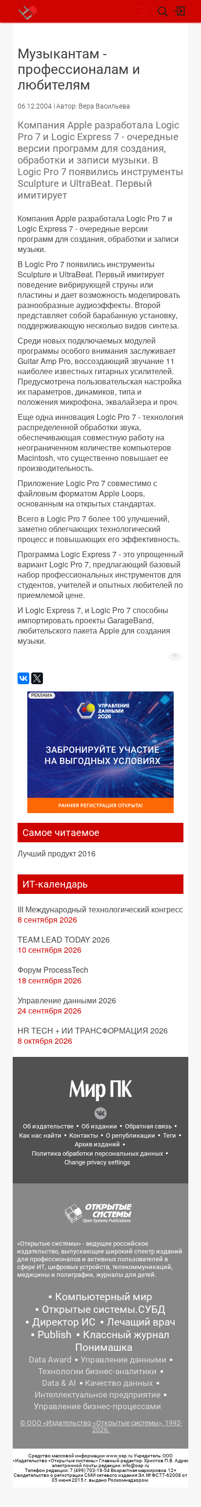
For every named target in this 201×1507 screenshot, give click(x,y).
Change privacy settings (97, 1162)
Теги (169, 1135)
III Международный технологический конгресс (100, 909)
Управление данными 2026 (67, 1000)
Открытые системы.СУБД (103, 1309)
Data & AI (59, 1383)
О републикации (130, 1135)
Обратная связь (148, 1126)
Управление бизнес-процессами (97, 1406)
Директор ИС (64, 1322)
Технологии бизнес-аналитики (97, 1371)
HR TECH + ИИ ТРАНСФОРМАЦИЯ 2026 (93, 1030)
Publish (55, 1335)
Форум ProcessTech (53, 969)
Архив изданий (97, 1144)
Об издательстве (48, 1126)
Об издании (99, 1126)
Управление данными (123, 1359)
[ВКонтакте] (23, 678)
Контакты (83, 1135)
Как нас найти (40, 1135)
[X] (37, 678)
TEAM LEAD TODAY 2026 (64, 939)
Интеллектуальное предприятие (98, 1394)
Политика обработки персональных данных (97, 1153)
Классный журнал (126, 1335)
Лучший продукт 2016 (57, 853)
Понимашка (103, 1347)
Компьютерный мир (103, 1297)
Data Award (50, 1359)
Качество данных (119, 1383)
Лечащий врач (141, 1322)
